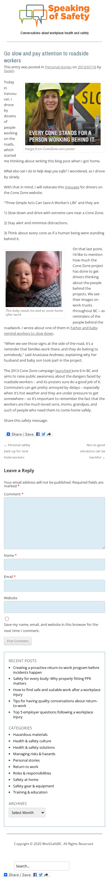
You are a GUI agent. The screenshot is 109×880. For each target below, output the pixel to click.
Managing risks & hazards (34, 753)
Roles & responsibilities (32, 773)
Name (10, 555)
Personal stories (58, 66)
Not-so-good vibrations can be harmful (92, 451)
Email (10, 576)
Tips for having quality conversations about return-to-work (55, 703)
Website (10, 597)
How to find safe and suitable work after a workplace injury (56, 692)
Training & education (30, 792)
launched (63, 370)
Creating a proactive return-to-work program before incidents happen (56, 670)
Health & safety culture (32, 740)
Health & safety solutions (34, 747)
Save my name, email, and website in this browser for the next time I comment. (51, 627)
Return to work (25, 766)
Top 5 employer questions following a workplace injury (53, 714)
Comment (13, 494)
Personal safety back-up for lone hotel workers (17, 451)
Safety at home (25, 779)
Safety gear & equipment (33, 785)
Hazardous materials (30, 734)
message (72, 186)
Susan (9, 70)
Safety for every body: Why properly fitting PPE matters (52, 681)
